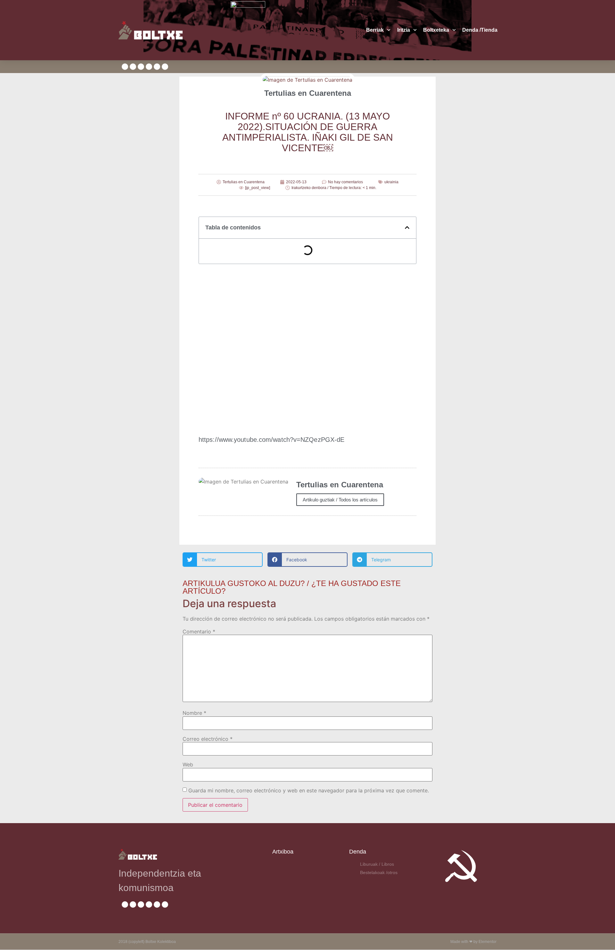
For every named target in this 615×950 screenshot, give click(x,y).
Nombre (194, 712)
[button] (407, 227)
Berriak (375, 30)
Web (188, 764)
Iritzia (403, 30)
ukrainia (391, 182)
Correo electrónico (208, 738)
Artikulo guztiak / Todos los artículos (340, 499)
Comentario (199, 631)
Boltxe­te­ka (436, 30)
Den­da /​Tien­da (479, 30)
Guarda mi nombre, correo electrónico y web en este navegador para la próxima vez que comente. (308, 790)
